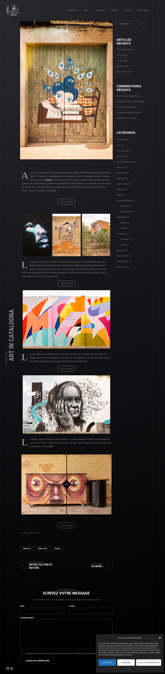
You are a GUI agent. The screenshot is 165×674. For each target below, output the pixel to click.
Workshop (122, 267)
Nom (22, 606)
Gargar (48, 180)
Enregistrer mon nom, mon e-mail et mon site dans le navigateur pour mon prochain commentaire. (69, 653)
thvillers (120, 107)
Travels (128, 10)
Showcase (100, 10)
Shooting (121, 234)
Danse (124, 222)
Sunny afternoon (125, 49)
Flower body (123, 66)
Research (125, 206)
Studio (124, 245)
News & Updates (125, 200)
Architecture (123, 139)
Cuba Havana (138, 101)
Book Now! (73, 10)
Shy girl (133, 118)
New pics (27, 549)
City (118, 145)
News (86, 10)
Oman (133, 107)
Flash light (121, 173)
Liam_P (120, 96)
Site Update (126, 211)
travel (57, 549)
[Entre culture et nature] (43, 565)
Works (115, 10)
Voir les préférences (149, 663)
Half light (121, 178)
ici (54, 191)
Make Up (121, 189)
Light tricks (122, 184)
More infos (143, 10)
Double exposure (125, 162)
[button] (160, 638)
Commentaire (27, 618)
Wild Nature (122, 261)
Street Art (42, 549)
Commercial (122, 151)
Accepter (107, 663)
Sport (123, 228)
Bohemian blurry (125, 72)
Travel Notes (123, 256)
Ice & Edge (122, 60)
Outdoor (125, 239)
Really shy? (134, 96)
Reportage (122, 217)
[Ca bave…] (99, 565)
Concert (120, 156)
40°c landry (122, 55)
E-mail (72, 606)
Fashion (120, 167)
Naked (120, 195)
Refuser (126, 663)
